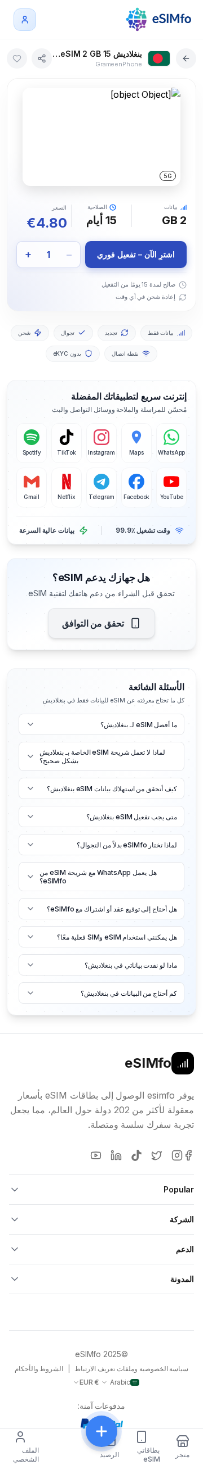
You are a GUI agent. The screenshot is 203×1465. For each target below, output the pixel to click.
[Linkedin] (116, 1155)
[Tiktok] (136, 1155)
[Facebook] (188, 1155)
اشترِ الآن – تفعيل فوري (135, 254)
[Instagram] (177, 1155)
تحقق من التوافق (93, 623)
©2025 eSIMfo (101, 1354)
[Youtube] (96, 1155)
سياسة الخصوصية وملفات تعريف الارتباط (131, 1368)
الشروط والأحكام (39, 1368)
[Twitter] (156, 1155)
